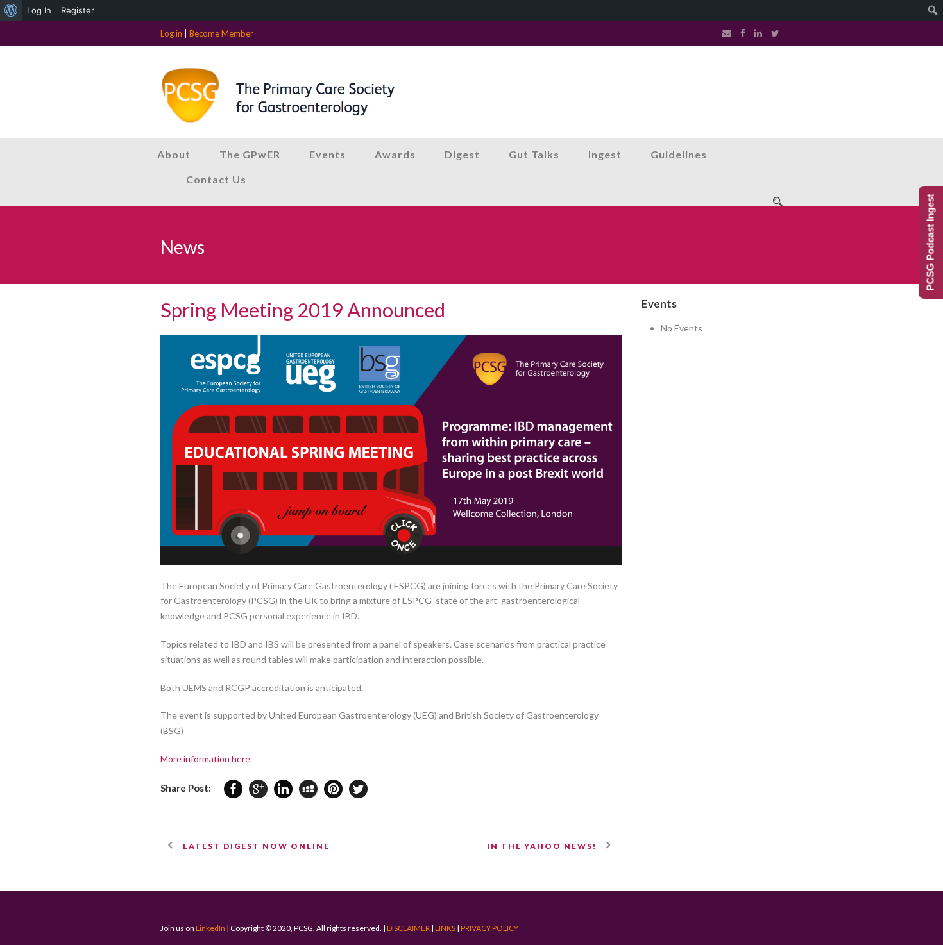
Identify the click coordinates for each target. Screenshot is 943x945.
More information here (205, 758)
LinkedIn (210, 928)
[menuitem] (11, 10)
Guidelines (678, 154)
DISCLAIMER (408, 928)
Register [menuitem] (77, 10)
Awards (395, 154)
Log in (171, 33)
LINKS (445, 928)
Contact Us (216, 179)
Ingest (605, 154)
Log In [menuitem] (39, 10)
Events (327, 154)
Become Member (221, 33)
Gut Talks (534, 154)
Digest (462, 154)
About (174, 154)
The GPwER (249, 154)
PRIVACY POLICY (489, 928)
